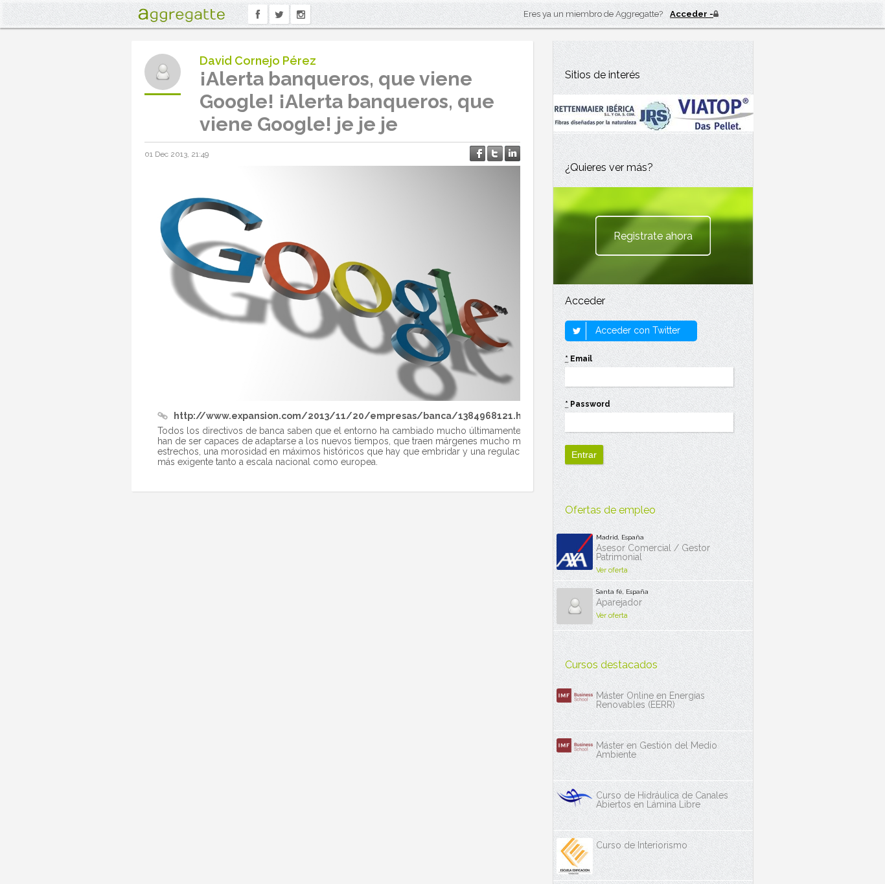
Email (578, 358)
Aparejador (619, 602)
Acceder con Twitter (636, 330)
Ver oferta (612, 570)
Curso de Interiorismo (641, 845)
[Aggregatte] (181, 15)
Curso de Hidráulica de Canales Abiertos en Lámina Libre (662, 800)
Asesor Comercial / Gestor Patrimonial (653, 552)
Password (587, 404)
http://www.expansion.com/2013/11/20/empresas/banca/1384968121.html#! (360, 416)
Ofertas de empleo (610, 510)
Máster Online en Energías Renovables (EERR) (650, 700)
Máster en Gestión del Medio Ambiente (656, 750)
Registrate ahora (653, 236)
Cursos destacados (611, 665)
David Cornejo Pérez (258, 60)
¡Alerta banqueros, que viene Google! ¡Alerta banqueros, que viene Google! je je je (347, 101)
